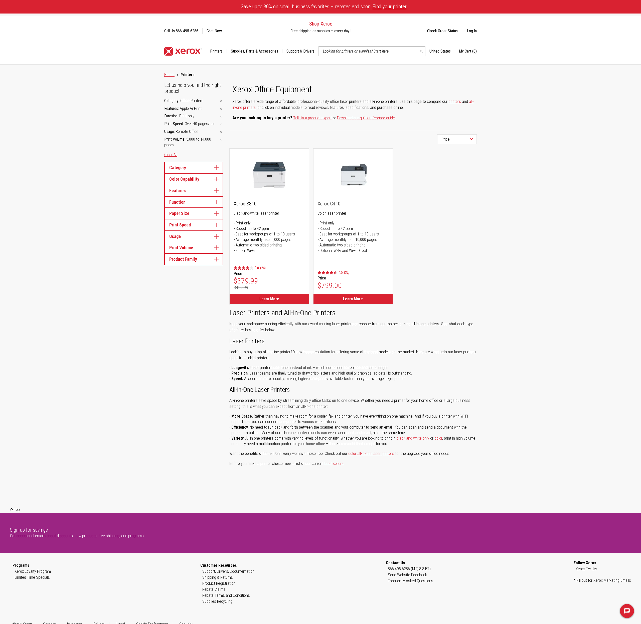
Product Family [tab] (183, 259)
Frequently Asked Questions (410, 580)
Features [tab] (177, 190)
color (438, 438)
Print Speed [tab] (180, 224)
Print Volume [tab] (181, 247)
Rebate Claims (213, 589)
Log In (472, 31)
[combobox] (371, 51)
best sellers (334, 463)
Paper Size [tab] (179, 213)
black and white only (413, 438)
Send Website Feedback (407, 574)
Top (17, 509)
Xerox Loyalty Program (33, 571)
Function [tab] (177, 202)
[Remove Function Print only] (221, 116)
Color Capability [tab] (184, 179)
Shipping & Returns (217, 577)
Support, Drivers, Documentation (228, 571)
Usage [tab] (175, 236)
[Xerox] (183, 51)
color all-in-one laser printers (371, 453)
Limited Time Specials (32, 577)
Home (169, 74)
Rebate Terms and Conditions (226, 595)
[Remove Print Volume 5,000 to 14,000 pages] (221, 140)
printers (454, 101)
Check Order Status (442, 31)
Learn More (269, 298)
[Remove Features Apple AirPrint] (221, 109)
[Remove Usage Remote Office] (221, 132)
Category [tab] (177, 167)
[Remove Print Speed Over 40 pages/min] (221, 124)
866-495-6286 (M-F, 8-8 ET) (409, 568)
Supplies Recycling (217, 601)
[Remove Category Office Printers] (221, 101)
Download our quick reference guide (366, 118)
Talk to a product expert (312, 118)
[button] (442, 51)
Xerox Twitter (586, 568)
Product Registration (218, 583)
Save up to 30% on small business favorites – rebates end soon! (324, 7)
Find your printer (390, 7)
